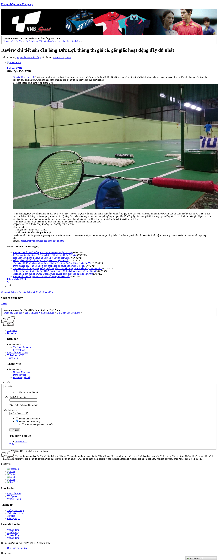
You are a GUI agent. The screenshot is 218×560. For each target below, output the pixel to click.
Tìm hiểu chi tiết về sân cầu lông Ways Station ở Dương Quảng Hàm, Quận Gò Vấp (52, 263)
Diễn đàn (11, 333)
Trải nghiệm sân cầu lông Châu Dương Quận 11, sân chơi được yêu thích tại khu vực (53, 274)
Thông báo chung (15, 510)
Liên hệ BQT (13, 518)
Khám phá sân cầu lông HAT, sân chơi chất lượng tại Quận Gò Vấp (45, 255)
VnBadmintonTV (15, 355)
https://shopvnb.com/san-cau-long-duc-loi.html (42, 240)
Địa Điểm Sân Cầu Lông (29, 57)
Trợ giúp (11, 516)
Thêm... (13, 444)
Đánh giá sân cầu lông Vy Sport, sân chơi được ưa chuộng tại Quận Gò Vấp (48, 266)
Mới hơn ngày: (10, 410)
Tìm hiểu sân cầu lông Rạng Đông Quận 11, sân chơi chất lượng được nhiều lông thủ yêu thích (57, 268)
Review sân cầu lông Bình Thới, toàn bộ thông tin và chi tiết (41, 276)
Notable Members (21, 372)
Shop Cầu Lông (14, 493)
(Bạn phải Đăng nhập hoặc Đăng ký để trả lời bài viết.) (27, 292)
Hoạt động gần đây (22, 377)
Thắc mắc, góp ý (15, 513)
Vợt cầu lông (13, 530)
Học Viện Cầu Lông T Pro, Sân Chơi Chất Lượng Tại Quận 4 (42, 258)
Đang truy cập (19, 375)
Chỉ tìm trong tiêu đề (28, 392)
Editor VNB (58, 57)
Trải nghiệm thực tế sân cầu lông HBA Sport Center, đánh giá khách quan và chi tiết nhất (54, 271)
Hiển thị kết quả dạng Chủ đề (38, 424)
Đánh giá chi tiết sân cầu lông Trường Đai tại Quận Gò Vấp (41, 260)
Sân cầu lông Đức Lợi (23, 77)
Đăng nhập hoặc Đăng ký (17, 4)
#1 (8, 282)
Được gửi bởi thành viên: (15, 397)
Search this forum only (29, 421)
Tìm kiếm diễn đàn (22, 347)
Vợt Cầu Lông (14, 499)
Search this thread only (29, 418)
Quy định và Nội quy (17, 548)
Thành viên (12, 358)
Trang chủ (12, 330)
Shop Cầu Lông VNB (17, 352)
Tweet (4, 303)
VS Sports (12, 496)
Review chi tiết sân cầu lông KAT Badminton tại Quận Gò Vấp (43, 252)
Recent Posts (19, 350)
